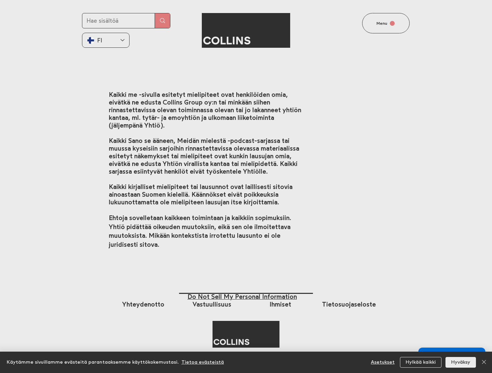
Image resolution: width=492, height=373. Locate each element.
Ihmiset (280, 304)
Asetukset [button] (383, 362)
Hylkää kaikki (421, 362)
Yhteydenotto (143, 304)
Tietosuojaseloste (349, 304)
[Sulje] (484, 362)
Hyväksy (460, 362)
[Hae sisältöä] (162, 20)
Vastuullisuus (211, 304)
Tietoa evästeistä (202, 362)
